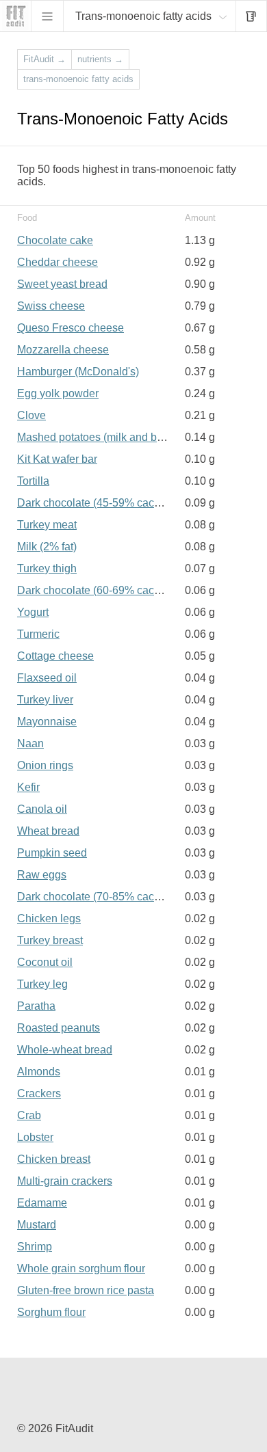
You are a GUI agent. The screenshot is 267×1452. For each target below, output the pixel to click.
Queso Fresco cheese (70, 328)
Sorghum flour (51, 1312)
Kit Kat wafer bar (57, 459)
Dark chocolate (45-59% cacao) (93, 503)
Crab (29, 1115)
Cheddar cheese (57, 262)
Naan (30, 743)
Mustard (36, 1225)
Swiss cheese (51, 306)
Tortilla (33, 481)
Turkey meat (47, 524)
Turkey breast (50, 940)
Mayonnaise (47, 721)
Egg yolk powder (58, 393)
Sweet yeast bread (62, 284)
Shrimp (34, 1246)
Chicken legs (49, 918)
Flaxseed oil (47, 678)
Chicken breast (53, 1159)
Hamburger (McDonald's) (78, 371)
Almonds (38, 1071)
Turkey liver (45, 699)
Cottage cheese (55, 656)
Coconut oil (45, 962)
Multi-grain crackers (64, 1181)
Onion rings (45, 765)
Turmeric (38, 634)
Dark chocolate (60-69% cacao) (93, 590)
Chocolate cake (55, 240)
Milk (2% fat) (47, 546)
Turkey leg (42, 984)
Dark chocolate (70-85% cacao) (93, 896)
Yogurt (33, 612)
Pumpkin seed (52, 853)
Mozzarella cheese (63, 349)
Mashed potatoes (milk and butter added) (116, 437)
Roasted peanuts (58, 1028)
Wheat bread (48, 831)
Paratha (36, 1006)
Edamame (42, 1203)
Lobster (35, 1137)
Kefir (28, 787)
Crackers (39, 1093)
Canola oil (42, 809)
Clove (31, 415)
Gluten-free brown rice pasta (85, 1290)
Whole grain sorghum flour (81, 1268)
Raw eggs (41, 874)
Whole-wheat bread (64, 1050)
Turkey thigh (47, 568)
